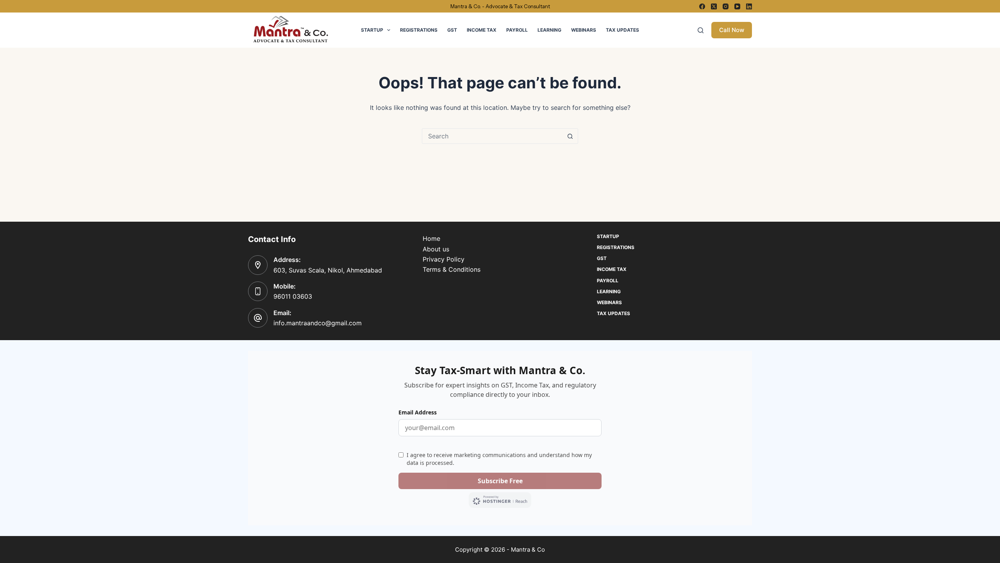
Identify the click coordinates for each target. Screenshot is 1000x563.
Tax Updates (622, 30)
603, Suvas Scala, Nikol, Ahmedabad (327, 270)
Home (431, 238)
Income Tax (481, 30)
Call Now (731, 30)
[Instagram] (726, 6)
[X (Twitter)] (714, 6)
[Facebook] (702, 6)
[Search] (701, 30)
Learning (549, 30)
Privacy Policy (443, 259)
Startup (372, 30)
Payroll (517, 30)
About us (436, 249)
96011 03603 (292, 296)
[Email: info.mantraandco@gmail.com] (258, 318)
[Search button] (570, 136)
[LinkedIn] (749, 6)
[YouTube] (737, 6)
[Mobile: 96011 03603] (258, 291)
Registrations (419, 30)
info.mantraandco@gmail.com (317, 323)
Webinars (583, 30)
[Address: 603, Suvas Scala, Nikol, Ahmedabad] (258, 265)
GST (452, 30)
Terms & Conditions (451, 269)
